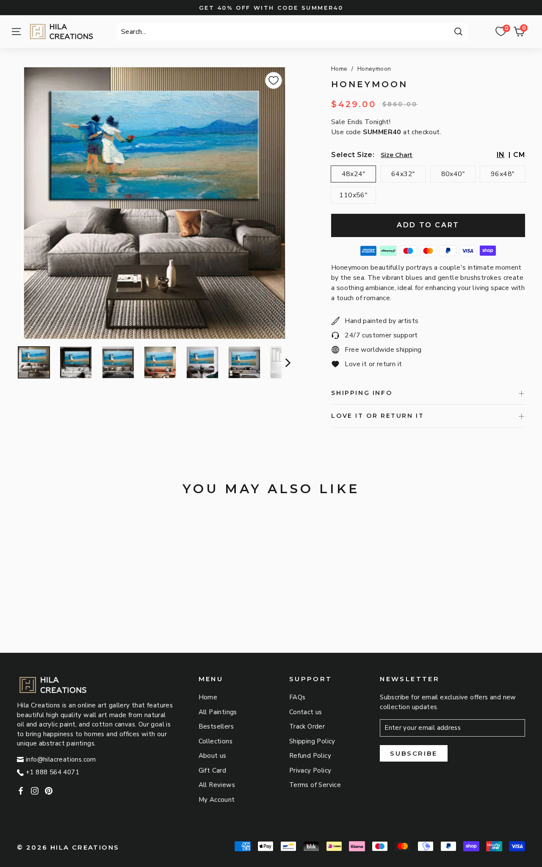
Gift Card (213, 770)
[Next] (287, 362)
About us (213, 755)
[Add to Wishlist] (273, 80)
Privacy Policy (310, 770)
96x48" (502, 174)
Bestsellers (216, 726)
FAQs (297, 697)
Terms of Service (315, 785)
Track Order (307, 726)
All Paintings (218, 712)
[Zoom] (154, 203)
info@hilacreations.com (61, 759)
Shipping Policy (312, 741)
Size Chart (396, 155)
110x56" (353, 195)
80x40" (453, 174)
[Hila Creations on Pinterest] (49, 790)
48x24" (353, 174)
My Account (217, 799)
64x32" (403, 174)
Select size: (352, 155)
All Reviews (217, 785)
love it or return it (377, 416)
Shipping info (361, 393)
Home (339, 69)
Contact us (305, 712)
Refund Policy (310, 755)
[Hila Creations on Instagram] (35, 790)
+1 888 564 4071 (52, 772)
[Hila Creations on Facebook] (21, 790)
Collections (215, 741)
